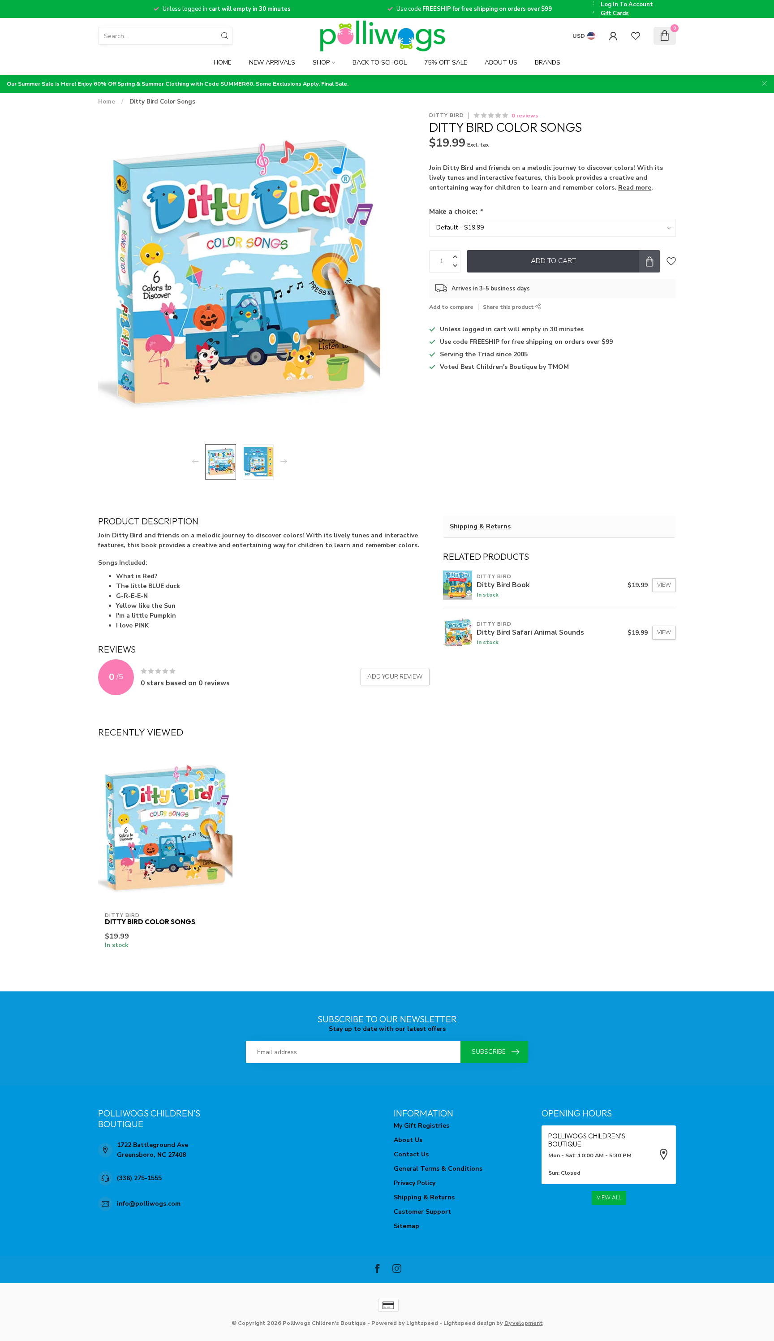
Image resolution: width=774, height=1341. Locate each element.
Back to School (380, 62)
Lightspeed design (469, 1323)
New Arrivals (272, 62)
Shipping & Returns (480, 526)
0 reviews (525, 115)
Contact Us (411, 1154)
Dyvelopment (523, 1323)
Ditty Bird (446, 115)
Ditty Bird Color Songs (162, 102)
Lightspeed (422, 1323)
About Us (501, 62)
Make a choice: (455, 211)
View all (609, 1197)
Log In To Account (627, 4)
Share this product (509, 307)
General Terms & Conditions (438, 1168)
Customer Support (422, 1211)
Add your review (395, 677)
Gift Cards (615, 13)
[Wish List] (635, 36)
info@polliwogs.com (149, 1203)
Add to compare (451, 307)
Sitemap (406, 1226)
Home (223, 62)
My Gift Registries (421, 1125)
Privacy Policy (414, 1183)
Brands (547, 62)
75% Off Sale (445, 62)
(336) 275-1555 (139, 1178)
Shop (321, 62)
